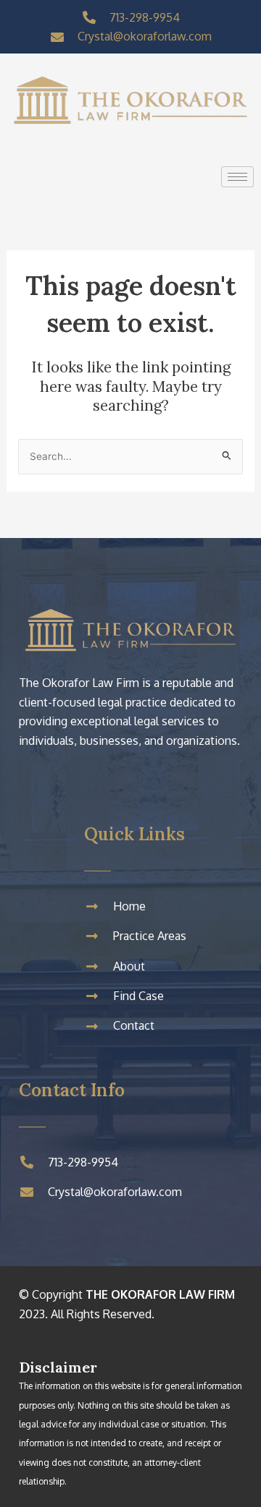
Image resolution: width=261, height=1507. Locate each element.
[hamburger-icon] (237, 176)
